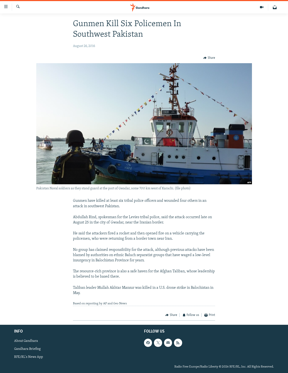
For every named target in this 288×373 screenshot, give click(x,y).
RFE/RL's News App (28, 357)
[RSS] (178, 343)
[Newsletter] (274, 7)
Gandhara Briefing (27, 349)
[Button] (209, 58)
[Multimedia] (261, 7)
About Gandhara (26, 341)
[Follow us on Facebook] (148, 343)
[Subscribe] (168, 343)
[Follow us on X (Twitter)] (158, 343)
